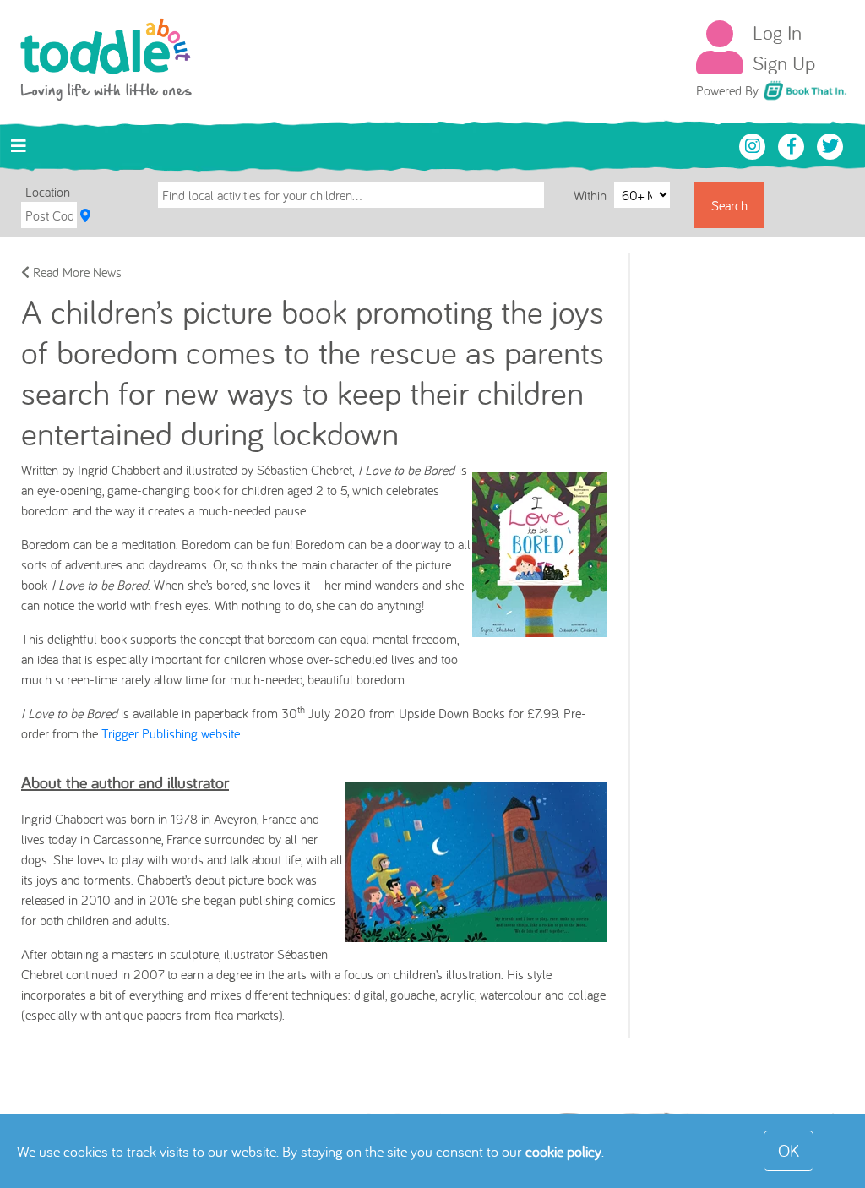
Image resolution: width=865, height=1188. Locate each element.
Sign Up (784, 62)
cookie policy (563, 1151)
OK (788, 1150)
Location (47, 191)
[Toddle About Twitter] (830, 144)
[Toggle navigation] (18, 146)
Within (592, 195)
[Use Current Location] (85, 215)
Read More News (76, 272)
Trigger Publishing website (170, 733)
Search (729, 205)
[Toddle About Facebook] (793, 144)
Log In (777, 32)
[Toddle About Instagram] (754, 144)
